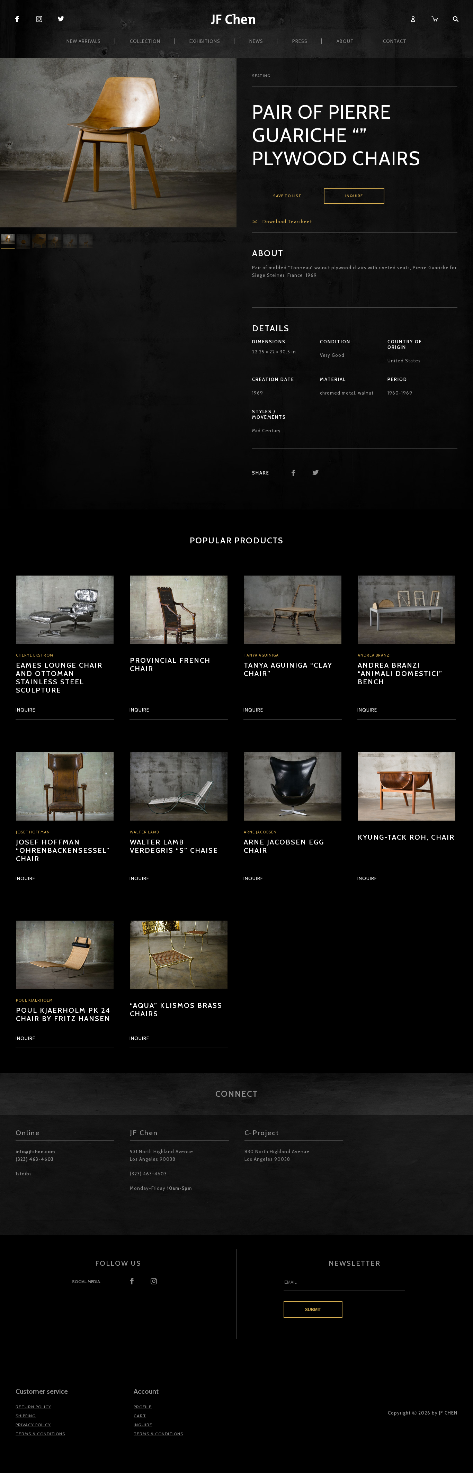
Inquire (354, 195)
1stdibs (24, 1173)
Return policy (33, 1406)
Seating (261, 75)
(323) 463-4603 (35, 1159)
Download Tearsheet (287, 221)
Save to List (287, 195)
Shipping (26, 1415)
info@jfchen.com (35, 1151)
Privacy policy (33, 1424)
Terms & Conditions (40, 1433)
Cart (140, 1415)
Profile (143, 1406)
